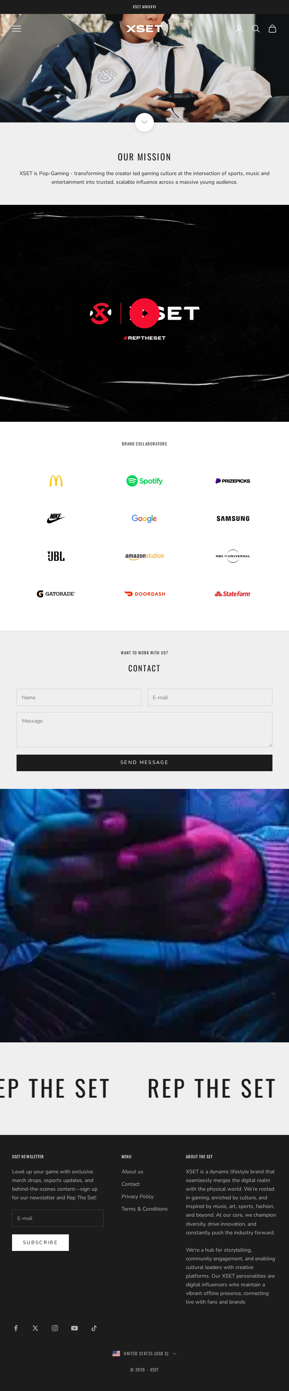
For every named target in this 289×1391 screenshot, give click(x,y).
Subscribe (40, 1242)
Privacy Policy (138, 1196)
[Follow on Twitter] (35, 1328)
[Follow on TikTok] (94, 1328)
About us (132, 1171)
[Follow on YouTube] (74, 1328)
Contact (131, 1184)
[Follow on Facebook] (16, 1328)
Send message (144, 762)
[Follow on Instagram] (55, 1328)
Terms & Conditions (145, 1209)
